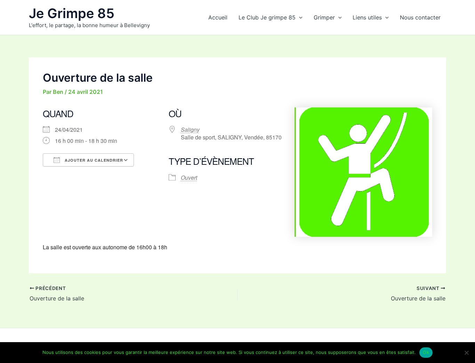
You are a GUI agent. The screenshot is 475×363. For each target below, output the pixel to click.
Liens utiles (367, 17)
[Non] (466, 352)
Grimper (324, 17)
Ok (426, 352)
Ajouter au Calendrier (93, 160)
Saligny (190, 130)
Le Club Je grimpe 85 (267, 17)
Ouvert (189, 178)
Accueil (217, 17)
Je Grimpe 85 (71, 13)
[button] (299, 17)
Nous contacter (420, 17)
